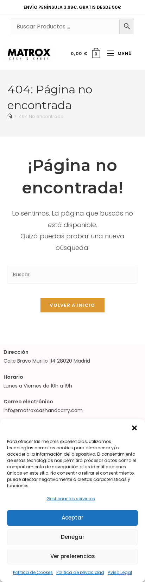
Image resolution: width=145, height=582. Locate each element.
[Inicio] (9, 116)
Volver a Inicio (72, 305)
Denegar (72, 537)
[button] (134, 427)
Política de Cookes (33, 572)
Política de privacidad (80, 572)
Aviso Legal (120, 572)
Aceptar (72, 517)
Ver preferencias (72, 556)
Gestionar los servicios (70, 499)
